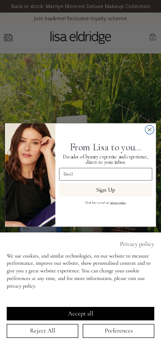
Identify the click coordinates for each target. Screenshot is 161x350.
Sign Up (105, 189)
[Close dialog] (149, 129)
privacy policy (118, 202)
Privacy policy (137, 244)
